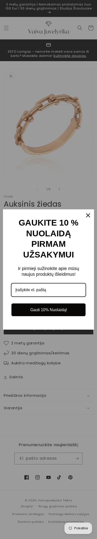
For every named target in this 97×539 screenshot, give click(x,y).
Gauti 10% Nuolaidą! (48, 310)
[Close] (88, 215)
